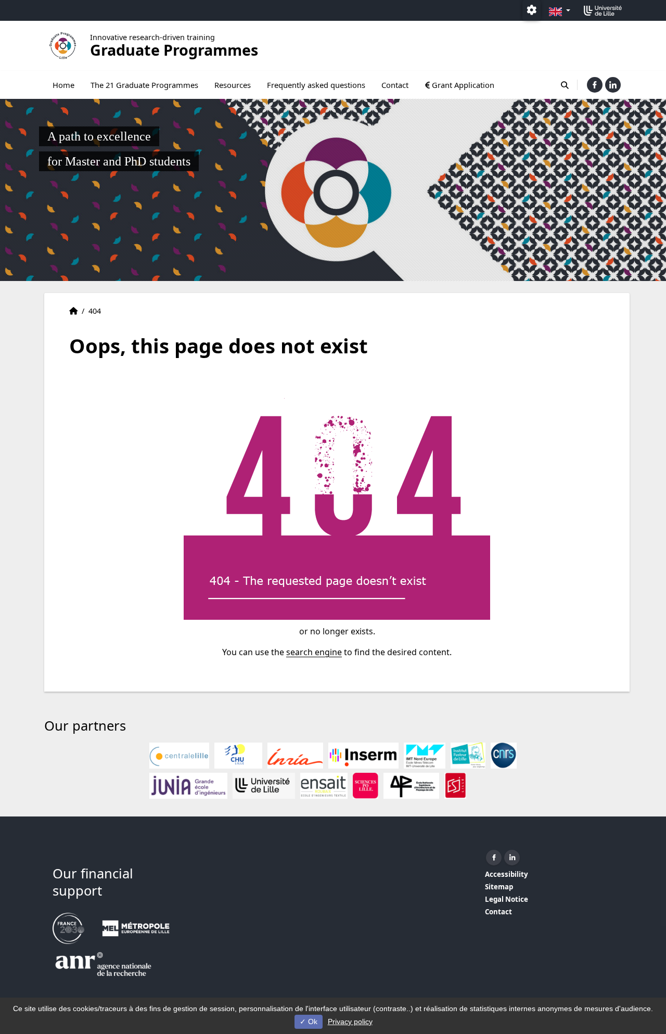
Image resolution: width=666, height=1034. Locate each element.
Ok (311, 1021)
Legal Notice (506, 899)
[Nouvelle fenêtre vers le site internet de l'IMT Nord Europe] (424, 756)
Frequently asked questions (316, 85)
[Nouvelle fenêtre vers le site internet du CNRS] (504, 756)
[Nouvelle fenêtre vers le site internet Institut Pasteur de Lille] (468, 756)
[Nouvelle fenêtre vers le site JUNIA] (188, 786)
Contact (394, 85)
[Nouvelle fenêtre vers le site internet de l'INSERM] (363, 756)
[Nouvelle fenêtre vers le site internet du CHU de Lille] (238, 756)
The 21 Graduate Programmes (144, 85)
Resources (232, 85)
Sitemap (499, 886)
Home (63, 85)
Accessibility (506, 874)
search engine (314, 652)
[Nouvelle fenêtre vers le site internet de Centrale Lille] (179, 756)
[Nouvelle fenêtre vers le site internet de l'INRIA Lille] (295, 756)
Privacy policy (350, 1021)
